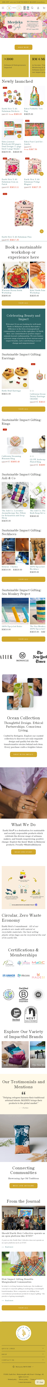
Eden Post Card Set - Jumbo (34, 142)
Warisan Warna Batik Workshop (12, 291)
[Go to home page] (17, 8)
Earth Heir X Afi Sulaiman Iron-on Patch (10, 181)
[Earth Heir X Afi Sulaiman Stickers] (12, 96)
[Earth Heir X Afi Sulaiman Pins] (23, 213)
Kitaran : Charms (10, 566)
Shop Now (23, 47)
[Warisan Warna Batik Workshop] (15, 275)
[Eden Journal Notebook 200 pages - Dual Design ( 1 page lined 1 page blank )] (12, 129)
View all (23, 303)
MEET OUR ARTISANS (23, 1191)
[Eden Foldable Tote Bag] (34, 96)
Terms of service (35, 1385)
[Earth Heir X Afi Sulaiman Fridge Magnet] (34, 166)
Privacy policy (23, 1385)
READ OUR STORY (23, 852)
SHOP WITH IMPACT (23, 754)
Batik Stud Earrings (11, 390)
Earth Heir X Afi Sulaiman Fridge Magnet (32, 181)
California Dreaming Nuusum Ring (11, 457)
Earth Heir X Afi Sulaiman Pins (17, 236)
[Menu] (3, 7)
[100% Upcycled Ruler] (15, 611)
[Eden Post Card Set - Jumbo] (34, 129)
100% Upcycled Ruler (12, 626)
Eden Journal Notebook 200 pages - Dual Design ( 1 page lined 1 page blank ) (12, 145)
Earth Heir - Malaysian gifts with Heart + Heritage (25, 1380)
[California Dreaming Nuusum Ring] (15, 440)
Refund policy (12, 1385)
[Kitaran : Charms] (15, 551)
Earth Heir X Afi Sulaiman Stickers (10, 109)
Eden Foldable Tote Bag (33, 109)
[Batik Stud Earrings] (15, 375)
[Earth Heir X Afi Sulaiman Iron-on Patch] (12, 166)
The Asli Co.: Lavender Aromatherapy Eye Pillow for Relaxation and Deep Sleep (14, 514)
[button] (32, 7)
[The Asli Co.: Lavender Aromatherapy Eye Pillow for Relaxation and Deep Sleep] (15, 495)
